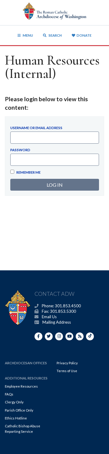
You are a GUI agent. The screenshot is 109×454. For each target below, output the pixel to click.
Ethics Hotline (16, 418)
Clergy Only (14, 402)
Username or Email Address (36, 128)
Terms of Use (67, 371)
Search (55, 35)
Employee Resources (21, 386)
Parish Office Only (19, 410)
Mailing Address (56, 322)
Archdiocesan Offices (26, 363)
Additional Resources (26, 378)
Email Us (49, 316)
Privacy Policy (67, 363)
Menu (28, 35)
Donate (84, 35)
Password (20, 150)
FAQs (9, 394)
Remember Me (28, 172)
